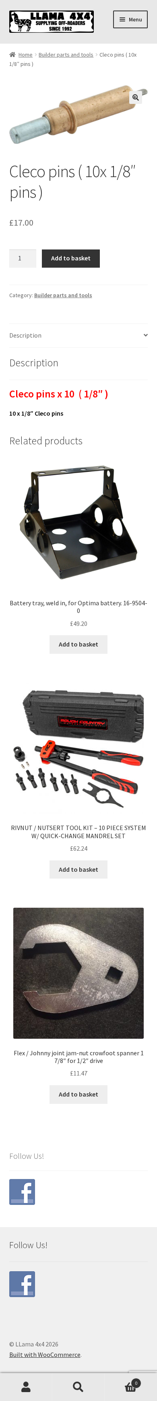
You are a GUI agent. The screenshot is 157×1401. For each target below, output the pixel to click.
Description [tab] (25, 335)
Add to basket (71, 258)
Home (26, 54)
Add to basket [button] (78, 644)
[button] (135, 97)
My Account (26, 1387)
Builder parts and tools (66, 54)
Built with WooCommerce (45, 1354)
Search (78, 1387)
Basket (121, 1380)
